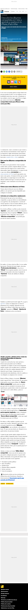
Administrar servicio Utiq (7, 608)
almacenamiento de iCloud (7, 174)
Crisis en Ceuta (21, 8)
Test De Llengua (14, 8)
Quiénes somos (5, 589)
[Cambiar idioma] (23, 11)
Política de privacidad (6, 601)
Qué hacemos (4, 591)
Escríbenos (4, 595)
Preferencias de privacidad (8, 606)
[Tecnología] (2, 11)
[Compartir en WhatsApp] (4, 72)
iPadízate (3, 483)
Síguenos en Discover (5, 8)
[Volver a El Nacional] (13, 11)
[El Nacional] (14, 586)
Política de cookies (6, 603)
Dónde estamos (5, 593)
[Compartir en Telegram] (7, 72)
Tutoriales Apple (9, 483)
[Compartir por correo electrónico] (12, 72)
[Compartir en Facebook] (9, 72)
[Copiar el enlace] (14, 72)
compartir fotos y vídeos (12, 157)
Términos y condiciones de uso (9, 599)
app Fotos (3, 303)
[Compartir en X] (1, 72)
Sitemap (3, 597)
